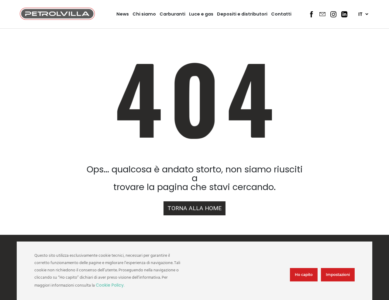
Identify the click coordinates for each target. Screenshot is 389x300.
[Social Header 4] (344, 14)
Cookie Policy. (110, 285)
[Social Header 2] (322, 14)
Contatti (281, 14)
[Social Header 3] (333, 14)
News (122, 14)
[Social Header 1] (311, 14)
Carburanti (172, 14)
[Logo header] (57, 18)
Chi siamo (144, 14)
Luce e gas (201, 14)
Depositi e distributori (242, 14)
